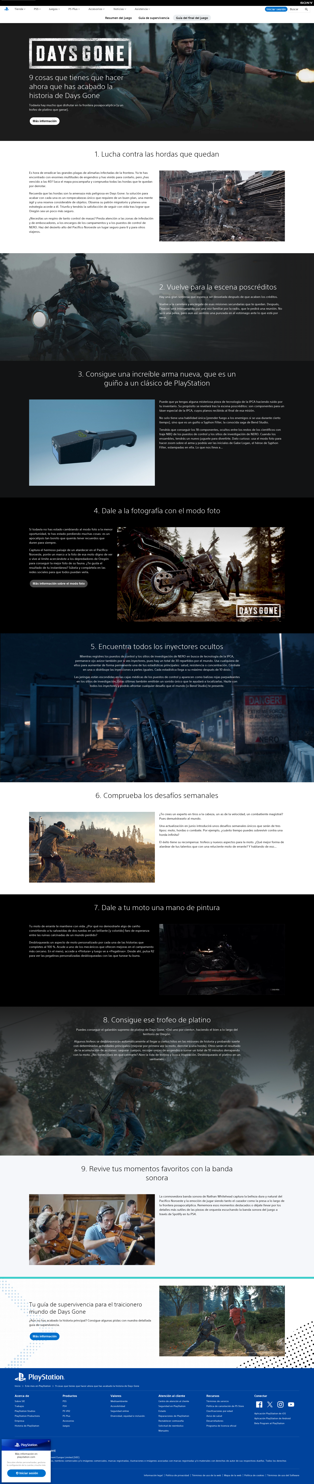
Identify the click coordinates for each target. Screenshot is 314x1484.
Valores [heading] (116, 1396)
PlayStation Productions (27, 1415)
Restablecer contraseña (171, 1420)
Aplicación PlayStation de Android (272, 1418)
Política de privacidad (177, 1475)
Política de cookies (254, 1475)
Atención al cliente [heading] (171, 1396)
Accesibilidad (118, 1406)
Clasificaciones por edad (219, 1411)
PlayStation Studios (25, 1411)
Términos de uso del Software (283, 1475)
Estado (162, 1411)
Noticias (118, 8)
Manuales (163, 1430)
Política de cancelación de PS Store (225, 1406)
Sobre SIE (20, 1401)
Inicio (17, 1385)
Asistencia (141, 8)
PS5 (36, 8)
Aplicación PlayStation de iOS (270, 1413)
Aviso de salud (214, 1415)
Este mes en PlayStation (38, 1385)
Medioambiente (119, 1401)
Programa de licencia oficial (221, 1425)
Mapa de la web (232, 1475)
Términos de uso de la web (206, 1475)
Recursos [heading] (212, 1396)
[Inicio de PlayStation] (6, 9)
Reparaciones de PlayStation (173, 1415)
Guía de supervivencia (154, 18)
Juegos (53, 8)
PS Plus (73, 8)
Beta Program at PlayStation (269, 1423)
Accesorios (95, 8)
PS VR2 (66, 1411)
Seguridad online (120, 1411)
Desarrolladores (214, 1420)
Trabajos (19, 1406)
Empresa (19, 1420)
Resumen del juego (118, 18)
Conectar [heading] (260, 1396)
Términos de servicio (217, 1401)
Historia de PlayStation (27, 1425)
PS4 (65, 1406)
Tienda (18, 8)
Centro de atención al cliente (173, 1401)
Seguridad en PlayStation (171, 1406)
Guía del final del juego (192, 18)
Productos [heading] (70, 1396)
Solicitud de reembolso (170, 1425)
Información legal (153, 1475)
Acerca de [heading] (22, 1396)
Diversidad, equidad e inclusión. (128, 1415)
